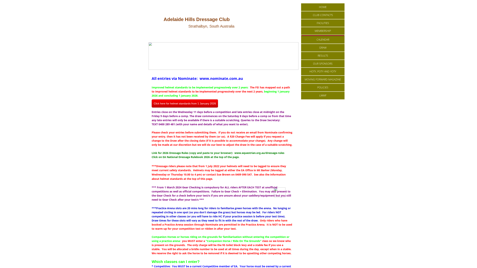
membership (323, 31)
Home (323, 7)
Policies (322, 87)
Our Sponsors (323, 63)
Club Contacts (323, 15)
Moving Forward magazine (323, 79)
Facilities (323, 23)
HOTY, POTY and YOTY (322, 71)
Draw (322, 47)
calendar (323, 39)
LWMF (322, 95)
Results (323, 55)
